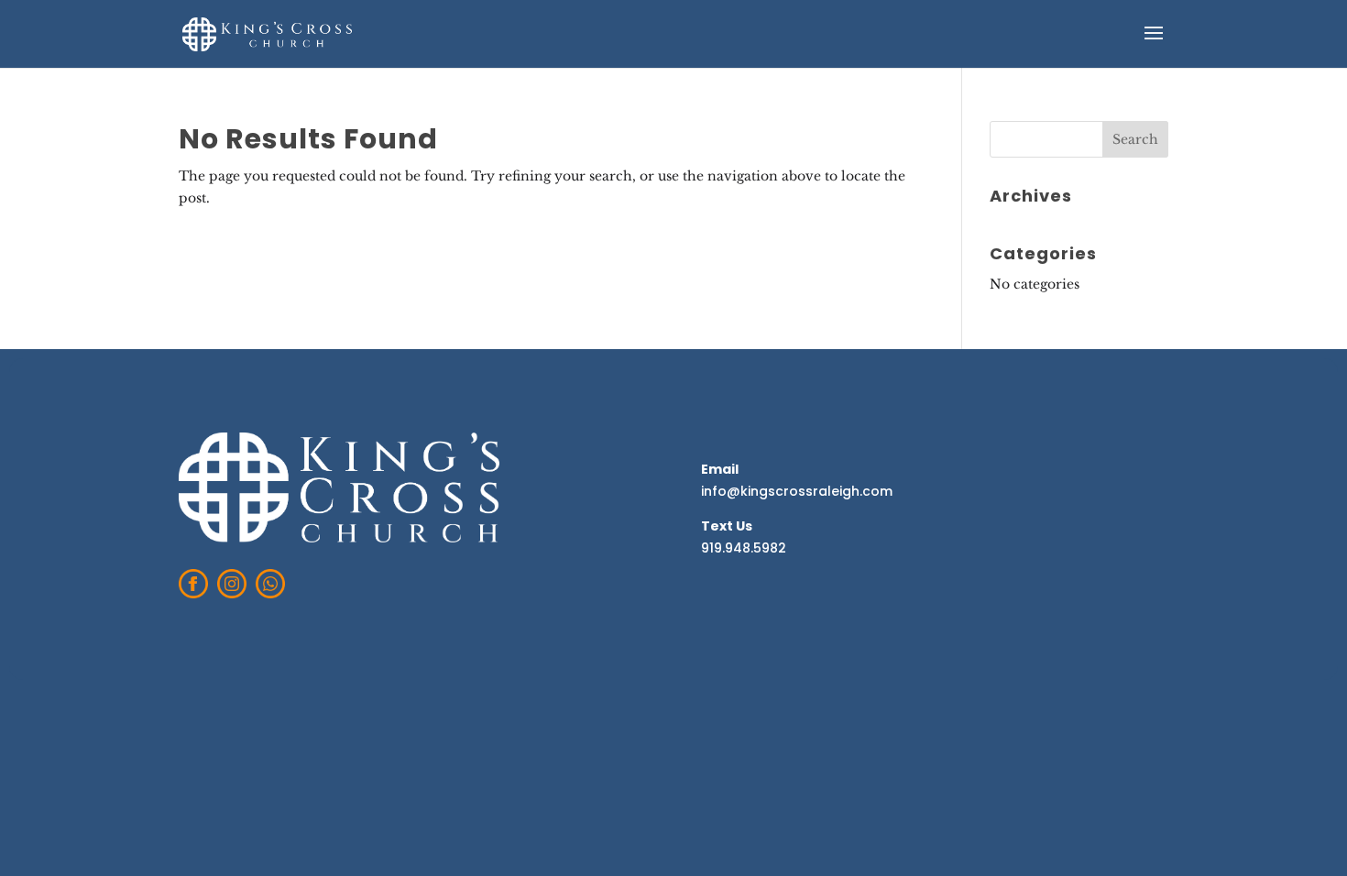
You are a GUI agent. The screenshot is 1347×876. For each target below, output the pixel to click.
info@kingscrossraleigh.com (797, 491)
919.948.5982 (743, 548)
